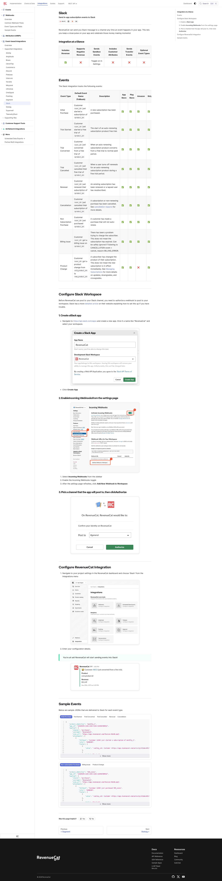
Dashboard (187, 3)
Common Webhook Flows (14, 23)
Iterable (9, 82)
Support (61, 3)
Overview (8, 19)
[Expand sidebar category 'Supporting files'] (3, 118)
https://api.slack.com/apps (85, 321)
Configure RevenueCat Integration (189, 34)
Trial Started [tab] (78, 717)
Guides (52, 3)
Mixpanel (9, 85)
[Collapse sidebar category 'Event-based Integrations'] (2, 41)
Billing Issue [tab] (86, 765)
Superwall (9, 110)
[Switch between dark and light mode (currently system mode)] (195, 3)
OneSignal (10, 92)
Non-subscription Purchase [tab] (70, 765)
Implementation (16, 3)
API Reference (157, 856)
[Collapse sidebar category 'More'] (2, 134)
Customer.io (10, 67)
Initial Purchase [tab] (66, 717)
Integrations (42, 3)
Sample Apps (157, 863)
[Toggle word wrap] (142, 722)
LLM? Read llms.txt (156, 867)
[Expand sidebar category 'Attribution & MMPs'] (1, 36)
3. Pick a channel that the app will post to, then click (197, 30)
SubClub (177, 863)
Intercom (9, 78)
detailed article (91, 303)
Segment (9, 100)
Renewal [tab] (112, 717)
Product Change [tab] (98, 765)
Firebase (9, 75)
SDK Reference (157, 860)
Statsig (8, 107)
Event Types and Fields (13, 26)
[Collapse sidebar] (17, 836)
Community (178, 860)
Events (179, 15)
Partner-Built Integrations (14, 142)
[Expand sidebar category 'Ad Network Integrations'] (1, 129)
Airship (8, 53)
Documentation (157, 853)
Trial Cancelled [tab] (102, 717)
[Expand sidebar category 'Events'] (1, 10)
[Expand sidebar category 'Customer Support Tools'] (1, 123)
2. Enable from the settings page (198, 25)
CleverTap (10, 64)
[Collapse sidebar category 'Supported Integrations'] (3, 49)
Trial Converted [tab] (89, 717)
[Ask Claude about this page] (72, 21)
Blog (176, 856)
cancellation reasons (103, 207)
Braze (8, 60)
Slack (8, 103)
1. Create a (186, 22)
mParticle (9, 89)
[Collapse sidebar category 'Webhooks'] (2, 15)
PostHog (9, 96)
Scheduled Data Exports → (15, 138)
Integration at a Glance (185, 12)
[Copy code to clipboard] (147, 722)
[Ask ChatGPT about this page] (68, 21)
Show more (106, 756)
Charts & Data (29, 3)
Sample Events (10, 30)
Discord (9, 71)
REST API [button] (71, 4)
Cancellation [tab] (121, 717)
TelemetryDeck (11, 114)
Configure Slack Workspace (186, 18)
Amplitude (10, 57)
